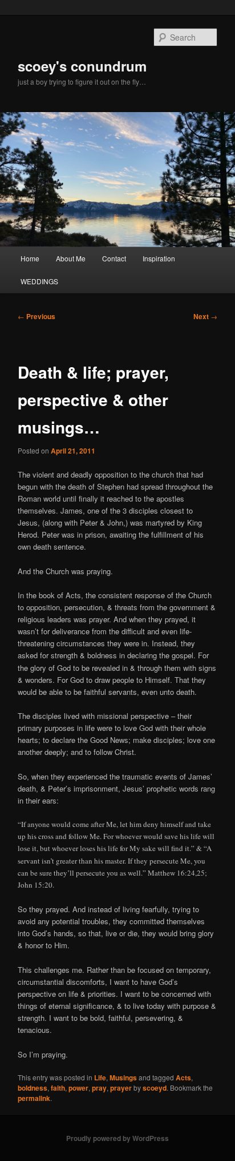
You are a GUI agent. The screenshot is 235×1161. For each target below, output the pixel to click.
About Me (71, 258)
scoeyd (155, 1088)
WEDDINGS (39, 281)
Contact (114, 258)
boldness (32, 1088)
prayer (121, 1088)
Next (205, 316)
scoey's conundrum (82, 65)
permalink (34, 1098)
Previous (36, 316)
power (78, 1088)
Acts (183, 1077)
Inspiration (159, 258)
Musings (123, 1077)
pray (99, 1088)
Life (100, 1077)
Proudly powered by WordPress (117, 1138)
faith (58, 1088)
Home (30, 258)
